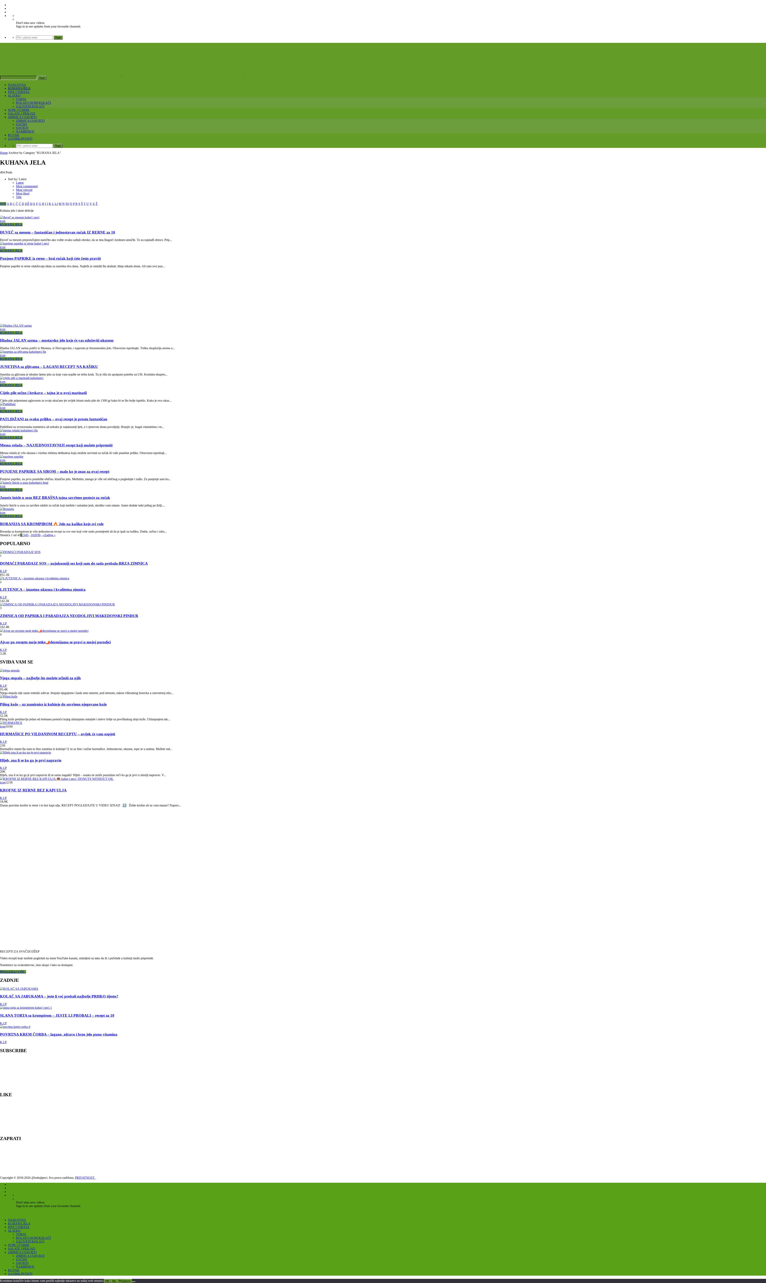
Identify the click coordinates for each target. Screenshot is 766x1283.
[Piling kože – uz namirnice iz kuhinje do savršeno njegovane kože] (8, 696)
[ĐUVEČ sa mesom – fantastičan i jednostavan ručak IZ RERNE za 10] (19, 217)
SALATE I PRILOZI (21, 113)
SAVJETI (22, 128)
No (114, 1280)
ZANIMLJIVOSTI (20, 138)
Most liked (22, 193)
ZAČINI (21, 124)
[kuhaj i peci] (183, 74)
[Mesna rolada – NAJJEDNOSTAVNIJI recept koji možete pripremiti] (19, 430)
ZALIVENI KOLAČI (30, 106)
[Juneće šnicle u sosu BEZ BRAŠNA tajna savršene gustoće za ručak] (24, 482)
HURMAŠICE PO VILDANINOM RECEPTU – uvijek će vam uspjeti (57, 734)
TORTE (21, 99)
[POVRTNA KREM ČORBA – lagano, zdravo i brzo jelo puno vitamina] (15, 1026)
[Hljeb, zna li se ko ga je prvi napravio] (25, 752)
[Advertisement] (119, 296)
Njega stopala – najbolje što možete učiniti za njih (40, 678)
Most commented (27, 186)
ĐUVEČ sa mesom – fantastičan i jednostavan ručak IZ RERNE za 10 (57, 232)
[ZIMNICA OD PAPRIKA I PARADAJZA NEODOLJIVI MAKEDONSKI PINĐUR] (57, 604)
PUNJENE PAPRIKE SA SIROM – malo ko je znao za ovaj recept (54, 471)
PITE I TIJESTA (19, 92)
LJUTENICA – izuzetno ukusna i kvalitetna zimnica (43, 589)
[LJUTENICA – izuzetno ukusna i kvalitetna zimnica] (34, 578)
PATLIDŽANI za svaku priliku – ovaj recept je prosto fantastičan (53, 419)
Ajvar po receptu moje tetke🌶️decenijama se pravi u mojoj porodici (55, 642)
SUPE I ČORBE (19, 110)
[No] (133, 1281)
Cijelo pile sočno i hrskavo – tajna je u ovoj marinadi (43, 393)
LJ (56, 203)
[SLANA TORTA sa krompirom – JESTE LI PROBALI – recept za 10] (26, 1007)
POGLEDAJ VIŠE (13, 971)
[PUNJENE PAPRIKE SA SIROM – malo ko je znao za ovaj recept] (11, 456)
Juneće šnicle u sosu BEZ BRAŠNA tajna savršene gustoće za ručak (55, 498)
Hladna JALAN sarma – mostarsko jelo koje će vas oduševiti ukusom (57, 340)
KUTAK (13, 135)
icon (2, 221)
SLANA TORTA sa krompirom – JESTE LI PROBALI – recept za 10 (57, 1015)
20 (35, 535)
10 (32, 535)
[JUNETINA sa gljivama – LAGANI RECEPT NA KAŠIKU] (23, 351)
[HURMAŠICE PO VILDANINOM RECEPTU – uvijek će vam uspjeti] (11, 723)
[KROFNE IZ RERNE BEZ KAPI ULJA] (57, 779)
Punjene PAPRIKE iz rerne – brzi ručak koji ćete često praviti (50, 258)
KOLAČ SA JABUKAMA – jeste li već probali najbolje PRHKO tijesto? (59, 996)
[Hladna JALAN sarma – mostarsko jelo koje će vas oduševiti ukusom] (16, 325)
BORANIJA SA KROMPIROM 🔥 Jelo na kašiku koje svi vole (52, 524)
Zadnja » (49, 535)
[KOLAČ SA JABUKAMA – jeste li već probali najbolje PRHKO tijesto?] (19, 988)
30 (38, 535)
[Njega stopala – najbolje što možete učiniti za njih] (10, 670)
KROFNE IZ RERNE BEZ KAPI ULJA (33, 790)
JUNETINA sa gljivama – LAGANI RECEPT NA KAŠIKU (49, 367)
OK (107, 1280)
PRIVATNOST (85, 1177)
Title (19, 197)
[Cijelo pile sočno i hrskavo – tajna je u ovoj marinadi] (21, 378)
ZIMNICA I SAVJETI (22, 117)
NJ (67, 203)
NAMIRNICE (25, 131)
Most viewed (24, 190)
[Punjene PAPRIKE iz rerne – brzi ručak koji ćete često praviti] (24, 243)
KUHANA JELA (19, 88)
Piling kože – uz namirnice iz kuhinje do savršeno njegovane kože (53, 704)
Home (4, 152)
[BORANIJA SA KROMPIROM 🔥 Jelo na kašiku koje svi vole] (7, 509)
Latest (20, 182)
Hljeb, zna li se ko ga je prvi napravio (30, 760)
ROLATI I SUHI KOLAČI (33, 102)
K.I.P (3, 571)
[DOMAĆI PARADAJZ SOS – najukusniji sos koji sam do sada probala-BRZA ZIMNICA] (20, 552)
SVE (3, 203)
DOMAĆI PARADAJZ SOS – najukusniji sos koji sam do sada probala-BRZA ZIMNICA (74, 563)
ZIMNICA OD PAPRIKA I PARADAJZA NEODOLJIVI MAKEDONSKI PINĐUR (69, 616)
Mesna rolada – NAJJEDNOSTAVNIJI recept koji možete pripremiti (56, 445)
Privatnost (125, 1280)
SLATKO (14, 95)
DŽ (27, 203)
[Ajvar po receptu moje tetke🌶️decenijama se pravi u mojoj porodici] (44, 630)
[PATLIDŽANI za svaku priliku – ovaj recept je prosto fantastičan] (8, 404)
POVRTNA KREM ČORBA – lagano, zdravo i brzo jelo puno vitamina (58, 1034)
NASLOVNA (17, 85)
